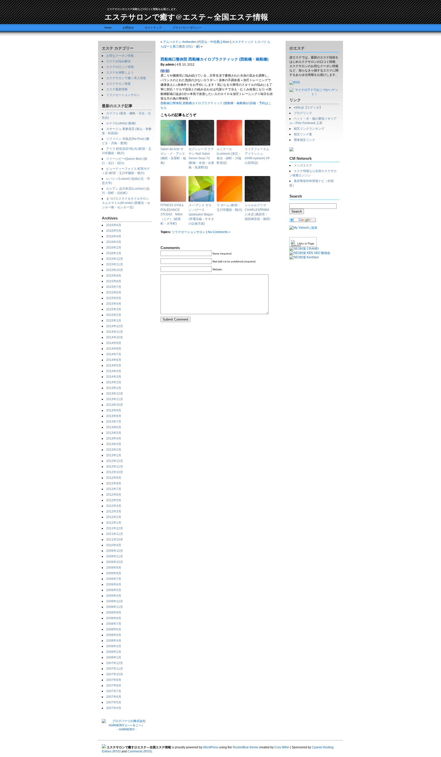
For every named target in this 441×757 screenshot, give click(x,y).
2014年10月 (114, 337)
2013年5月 (113, 433)
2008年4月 (113, 640)
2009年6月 (113, 584)
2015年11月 (114, 264)
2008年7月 (113, 624)
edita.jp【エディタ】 (308, 107)
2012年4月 (113, 506)
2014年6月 (113, 360)
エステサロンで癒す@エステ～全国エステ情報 (186, 16)
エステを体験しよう (120, 72)
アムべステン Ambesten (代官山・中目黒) (191, 42)
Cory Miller (281, 747)
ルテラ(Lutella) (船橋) (121, 123)
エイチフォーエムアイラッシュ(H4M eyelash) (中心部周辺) (257, 156)
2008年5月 (113, 635)
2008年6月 (113, 629)
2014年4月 (113, 371)
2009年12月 (114, 551)
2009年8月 (113, 573)
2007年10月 (114, 674)
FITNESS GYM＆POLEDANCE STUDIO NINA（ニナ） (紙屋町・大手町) (172, 214)
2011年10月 (114, 539)
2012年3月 (113, 511)
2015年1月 (113, 320)
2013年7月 (113, 421)
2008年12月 (114, 601)
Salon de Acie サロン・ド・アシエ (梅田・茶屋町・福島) (173, 156)
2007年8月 (113, 685)
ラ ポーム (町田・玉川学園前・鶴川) (229, 207)
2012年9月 (113, 478)
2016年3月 (113, 242)
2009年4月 (113, 595)
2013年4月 (113, 438)
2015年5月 (113, 298)
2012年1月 (113, 522)
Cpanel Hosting (323, 747)
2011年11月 (114, 534)
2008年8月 (113, 618)
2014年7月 (113, 354)
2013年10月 (114, 405)
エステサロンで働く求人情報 (126, 78)
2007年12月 (114, 663)
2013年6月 (113, 427)
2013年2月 (113, 449)
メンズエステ (303, 165)
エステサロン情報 (118, 84)
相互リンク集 (303, 134)
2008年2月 (113, 652)
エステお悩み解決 (118, 61)
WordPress (210, 747)
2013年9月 (113, 410)
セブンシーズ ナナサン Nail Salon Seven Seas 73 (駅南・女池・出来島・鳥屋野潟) (201, 158)
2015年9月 (113, 275)
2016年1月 (113, 253)
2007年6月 (113, 697)
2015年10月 (114, 270)
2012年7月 (113, 489)
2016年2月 (113, 247)
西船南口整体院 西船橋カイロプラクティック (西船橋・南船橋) (214, 59)
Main (226, 42)
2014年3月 (113, 376)
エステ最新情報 (117, 89)
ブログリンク (303, 113)
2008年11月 (114, 607)
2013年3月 (113, 444)
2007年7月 (113, 691)
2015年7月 (113, 287)
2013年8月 (113, 416)
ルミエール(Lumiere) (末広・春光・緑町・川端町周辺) (229, 156)
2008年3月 (113, 646)
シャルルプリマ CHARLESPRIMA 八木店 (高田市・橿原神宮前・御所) (257, 212)
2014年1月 (113, 388)
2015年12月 (114, 259)
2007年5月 (113, 702)
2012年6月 (113, 494)
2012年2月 (113, 517)
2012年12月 (114, 461)
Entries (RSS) (111, 751)
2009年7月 (113, 579)
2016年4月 (113, 236)
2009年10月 (114, 562)
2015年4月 (113, 304)
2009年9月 (113, 567)
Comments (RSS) (140, 751)
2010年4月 (113, 545)
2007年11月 (114, 668)
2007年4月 (113, 708)
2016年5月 (113, 231)
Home (108, 27)
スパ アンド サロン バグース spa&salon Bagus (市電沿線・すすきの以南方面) (201, 214)
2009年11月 (114, 556)
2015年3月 (113, 309)
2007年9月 (113, 680)
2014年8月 (113, 348)
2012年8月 (113, 483)
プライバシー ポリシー (187, 27)
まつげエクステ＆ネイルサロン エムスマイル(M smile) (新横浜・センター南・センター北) (126, 203)
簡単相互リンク (304, 140)
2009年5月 (113, 590)
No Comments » (219, 232)
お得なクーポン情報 (120, 55)
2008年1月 (113, 657)
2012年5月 (113, 500)
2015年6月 (113, 292)
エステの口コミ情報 (120, 67)
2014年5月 (113, 365)
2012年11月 (114, 466)
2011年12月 (114, 528)
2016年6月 (113, 225)
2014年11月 (114, 332)
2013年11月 (114, 399)
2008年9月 (113, 612)
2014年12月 (114, 326)
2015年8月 (113, 281)
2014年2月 (113, 382)
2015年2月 (113, 315)
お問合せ (128, 27)
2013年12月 (114, 393)
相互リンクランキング (309, 128)
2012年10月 (114, 472)
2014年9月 (113, 343)
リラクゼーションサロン (123, 95)
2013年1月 (113, 455)
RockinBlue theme (245, 747)
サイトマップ (153, 27)
